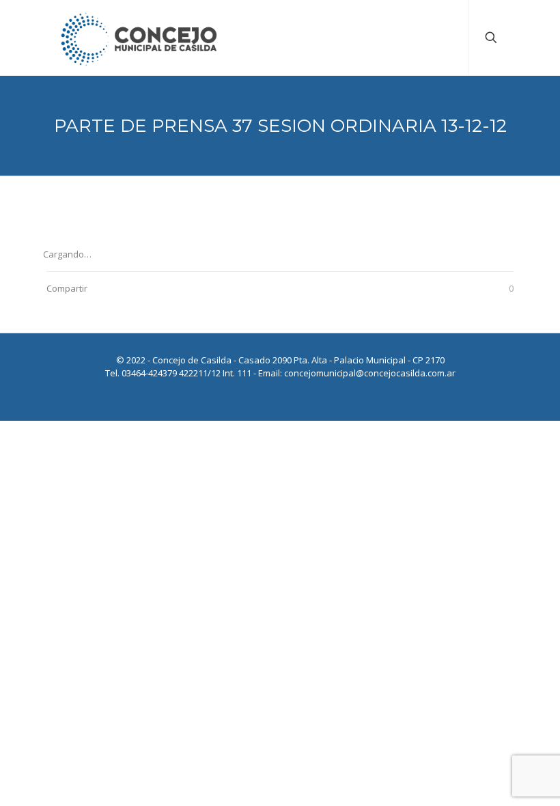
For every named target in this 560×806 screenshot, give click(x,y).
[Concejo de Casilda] (139, 37)
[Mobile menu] (446, 37)
